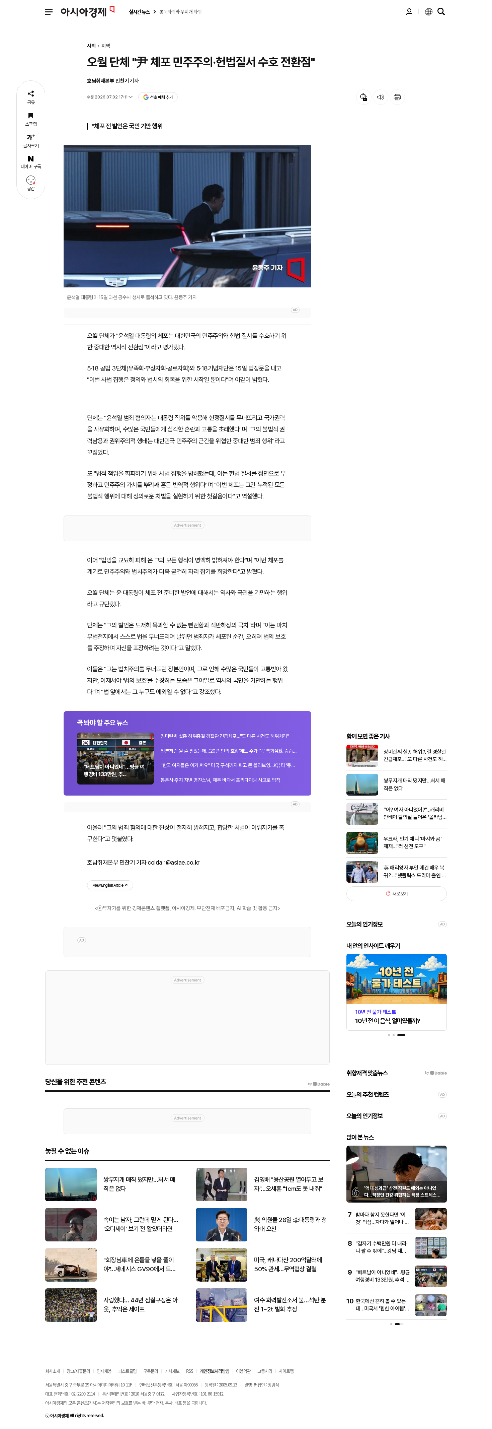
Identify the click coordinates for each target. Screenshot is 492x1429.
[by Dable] (319, 1084)
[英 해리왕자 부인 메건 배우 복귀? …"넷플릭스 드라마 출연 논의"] (362, 881)
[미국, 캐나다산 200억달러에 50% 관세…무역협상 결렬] (221, 1280)
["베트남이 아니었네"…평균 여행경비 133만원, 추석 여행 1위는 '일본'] (431, 1285)
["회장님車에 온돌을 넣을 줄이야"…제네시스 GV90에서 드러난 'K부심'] (71, 1280)
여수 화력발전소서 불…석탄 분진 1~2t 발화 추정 (290, 1304)
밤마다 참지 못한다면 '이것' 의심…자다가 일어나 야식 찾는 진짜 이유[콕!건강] (382, 1222)
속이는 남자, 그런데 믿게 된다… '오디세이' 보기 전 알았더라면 (140, 1224)
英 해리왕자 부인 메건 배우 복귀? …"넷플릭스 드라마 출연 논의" (415, 872)
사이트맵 (286, 1371)
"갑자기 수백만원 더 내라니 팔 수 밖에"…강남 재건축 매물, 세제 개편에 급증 (381, 1251)
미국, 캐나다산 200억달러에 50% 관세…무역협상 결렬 (288, 1264)
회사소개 (52, 1371)
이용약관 (243, 1371)
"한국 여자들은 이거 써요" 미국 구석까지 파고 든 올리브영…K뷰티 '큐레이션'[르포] (229, 765)
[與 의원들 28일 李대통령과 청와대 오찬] (221, 1239)
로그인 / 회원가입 (409, 12)
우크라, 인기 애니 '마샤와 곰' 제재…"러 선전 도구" (412, 842)
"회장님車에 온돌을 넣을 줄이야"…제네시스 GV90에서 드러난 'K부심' (139, 1265)
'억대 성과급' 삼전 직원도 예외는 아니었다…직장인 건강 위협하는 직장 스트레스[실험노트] (400, 1194)
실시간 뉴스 (139, 11)
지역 (105, 46)
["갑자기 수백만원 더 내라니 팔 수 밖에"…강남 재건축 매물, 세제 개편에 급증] (431, 1257)
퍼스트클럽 (127, 1371)
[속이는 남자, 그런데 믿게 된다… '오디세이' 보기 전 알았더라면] (71, 1239)
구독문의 (150, 1371)
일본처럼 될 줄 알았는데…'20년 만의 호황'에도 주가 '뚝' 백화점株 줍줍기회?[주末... (229, 751)
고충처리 (264, 1371)
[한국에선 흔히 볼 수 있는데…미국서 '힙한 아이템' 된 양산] (431, 1314)
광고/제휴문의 (78, 1371)
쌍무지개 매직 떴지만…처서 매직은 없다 (414, 784)
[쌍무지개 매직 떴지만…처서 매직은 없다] (362, 794)
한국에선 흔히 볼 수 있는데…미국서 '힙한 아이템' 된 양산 (381, 1308)
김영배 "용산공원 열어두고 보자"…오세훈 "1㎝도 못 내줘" (288, 1184)
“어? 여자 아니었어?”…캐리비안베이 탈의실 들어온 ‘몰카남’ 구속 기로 (414, 814)
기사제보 (172, 1371)
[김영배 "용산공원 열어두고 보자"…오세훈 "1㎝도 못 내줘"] (221, 1199)
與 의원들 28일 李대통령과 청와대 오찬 (290, 1224)
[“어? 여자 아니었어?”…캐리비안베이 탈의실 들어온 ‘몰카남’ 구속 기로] (362, 823)
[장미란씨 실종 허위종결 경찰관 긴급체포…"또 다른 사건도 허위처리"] (362, 765)
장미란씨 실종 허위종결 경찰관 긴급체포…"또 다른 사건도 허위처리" (225, 736)
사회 (91, 46)
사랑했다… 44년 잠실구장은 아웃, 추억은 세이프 (140, 1304)
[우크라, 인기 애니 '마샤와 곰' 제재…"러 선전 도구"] (362, 852)
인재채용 (104, 1371)
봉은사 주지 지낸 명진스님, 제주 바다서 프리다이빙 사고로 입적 (220, 780)
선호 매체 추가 (161, 97)
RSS (189, 1371)
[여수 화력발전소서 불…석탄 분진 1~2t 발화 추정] (221, 1320)
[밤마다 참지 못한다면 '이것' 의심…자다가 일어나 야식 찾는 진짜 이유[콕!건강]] (431, 1228)
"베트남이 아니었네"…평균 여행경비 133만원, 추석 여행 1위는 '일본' (382, 1280)
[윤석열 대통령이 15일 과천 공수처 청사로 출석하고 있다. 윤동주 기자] (187, 216)
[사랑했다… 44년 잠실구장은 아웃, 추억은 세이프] (71, 1320)
